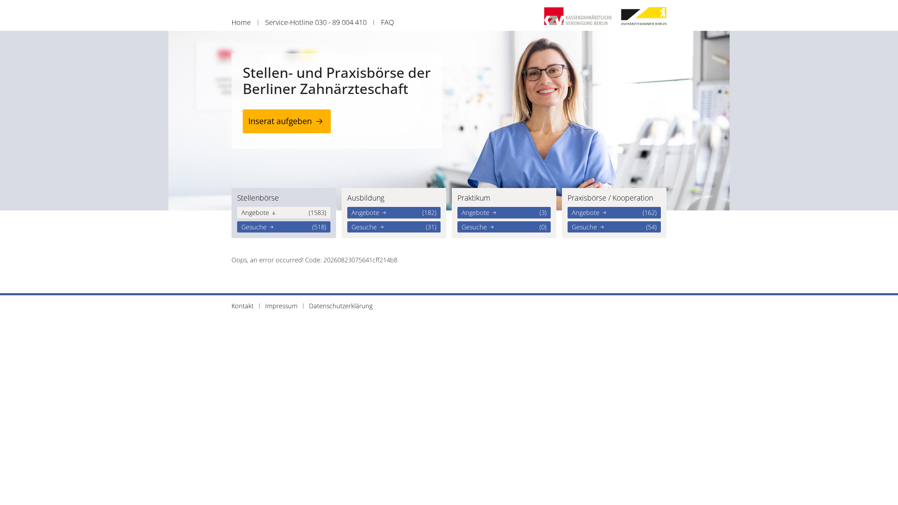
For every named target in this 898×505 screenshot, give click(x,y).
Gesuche (283, 227)
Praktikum (473, 198)
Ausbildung (365, 198)
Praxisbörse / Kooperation (610, 198)
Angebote (283, 212)
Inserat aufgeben (280, 121)
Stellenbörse (258, 198)
